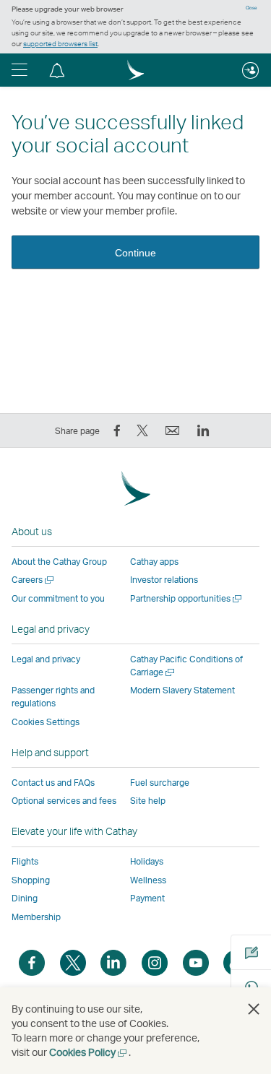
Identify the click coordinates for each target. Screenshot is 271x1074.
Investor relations (164, 579)
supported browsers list (60, 43)
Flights (25, 861)
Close (251, 8)
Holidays (146, 861)
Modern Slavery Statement (182, 690)
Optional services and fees (64, 800)
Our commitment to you (58, 598)
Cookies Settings (45, 722)
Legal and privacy (46, 659)
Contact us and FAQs (53, 782)
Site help (147, 800)
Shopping (31, 880)
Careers (34, 579)
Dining (25, 898)
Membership (36, 916)
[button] (19, 70)
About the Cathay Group (59, 561)
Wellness (148, 880)
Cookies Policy (89, 1052)
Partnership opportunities (187, 598)
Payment (147, 898)
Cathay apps (154, 561)
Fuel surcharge (159, 782)
